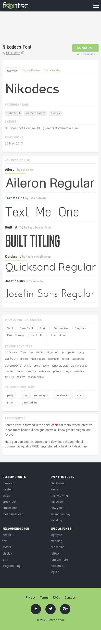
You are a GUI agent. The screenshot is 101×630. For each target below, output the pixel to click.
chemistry (53, 359)
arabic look (9, 508)
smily (81, 352)
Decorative (61, 328)
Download (85, 48)
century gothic (36, 377)
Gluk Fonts (13, 53)
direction (31, 371)
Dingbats (80, 328)
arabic (81, 395)
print (27, 365)
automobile (13, 365)
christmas (57, 483)
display (55, 113)
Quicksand (13, 256)
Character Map (52, 70)
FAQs (56, 597)
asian (6, 495)
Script (43, 328)
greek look (9, 501)
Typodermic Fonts (39, 227)
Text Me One (15, 198)
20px (23, 352)
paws (45, 365)
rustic (40, 352)
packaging (57, 547)
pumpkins (68, 352)
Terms (44, 597)
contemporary (35, 113)
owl (57, 352)
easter (54, 489)
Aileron (10, 169)
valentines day (60, 514)
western (7, 489)
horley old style (59, 365)
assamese (78, 359)
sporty (9, 377)
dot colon (27, 170)
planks (19, 371)
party (10, 395)
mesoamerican (12, 514)
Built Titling (14, 227)
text (37, 365)
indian (11, 402)
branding (56, 541)
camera (21, 377)
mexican (8, 483)
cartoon (11, 358)
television (79, 371)
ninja (49, 352)
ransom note (59, 559)
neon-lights (41, 395)
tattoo (54, 553)
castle (9, 371)
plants (57, 371)
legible (54, 572)
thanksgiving (59, 495)
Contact (69, 597)
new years (57, 508)
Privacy (31, 597)
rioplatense (11, 352)
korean (66, 359)
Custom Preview (31, 70)
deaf (31, 352)
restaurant (44, 371)
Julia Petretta (37, 198)
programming (11, 566)
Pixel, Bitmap (15, 335)
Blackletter (37, 335)
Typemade (36, 281)
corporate (56, 566)
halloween (57, 501)
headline (8, 535)
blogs (67, 371)
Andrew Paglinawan (38, 256)
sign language (79, 365)
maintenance (38, 359)
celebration (62, 395)
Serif (10, 328)
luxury (23, 395)
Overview (12, 71)
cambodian (29, 402)
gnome (24, 359)
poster (6, 547)
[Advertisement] (41, 28)
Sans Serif (13, 113)
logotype (56, 535)
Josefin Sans (15, 281)
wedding (56, 520)
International (59, 335)
